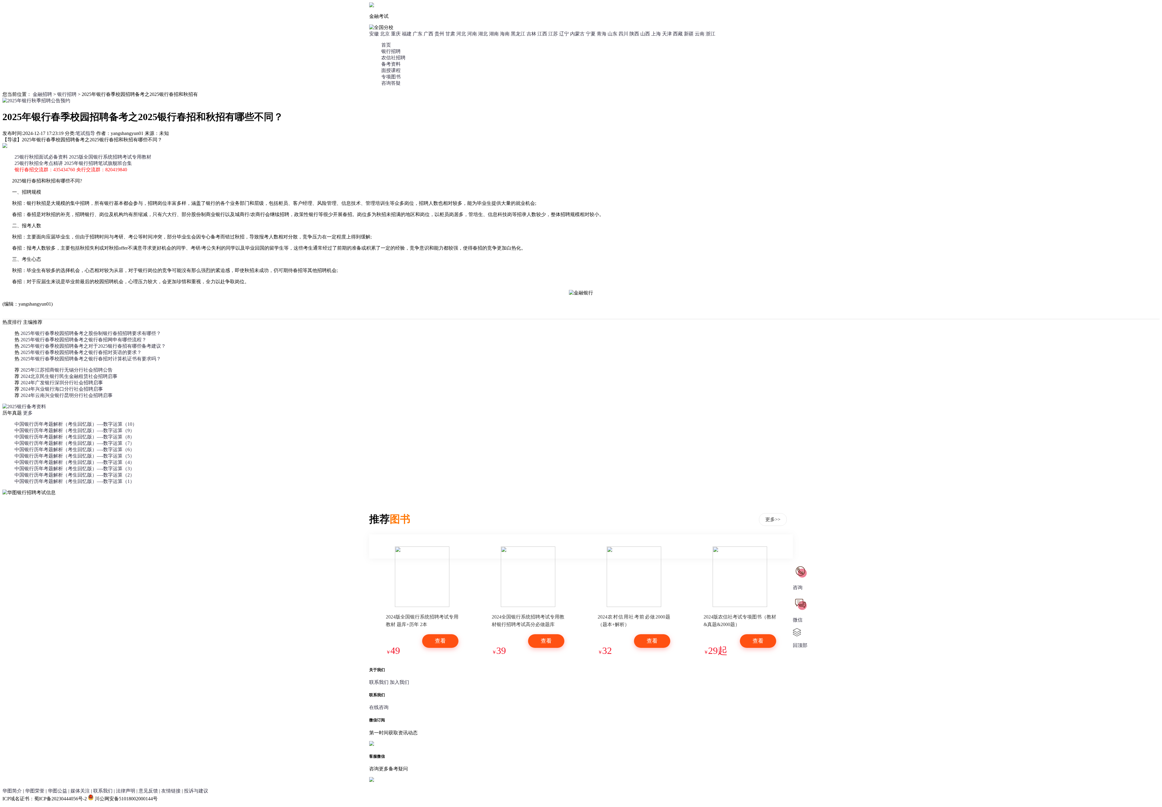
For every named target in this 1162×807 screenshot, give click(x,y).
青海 (601, 33)
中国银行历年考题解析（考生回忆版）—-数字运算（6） (75, 449)
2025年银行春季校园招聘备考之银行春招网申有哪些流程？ (83, 339)
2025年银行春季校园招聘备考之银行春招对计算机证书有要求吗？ (91, 358)
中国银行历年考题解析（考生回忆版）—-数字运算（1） (75, 481)
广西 (428, 33)
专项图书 (391, 76)
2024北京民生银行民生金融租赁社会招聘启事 (69, 376)
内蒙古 (577, 33)
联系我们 (379, 682)
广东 (417, 33)
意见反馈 (148, 790)
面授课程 (391, 70)
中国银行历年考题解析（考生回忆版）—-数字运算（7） (75, 443)
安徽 (374, 33)
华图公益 (57, 790)
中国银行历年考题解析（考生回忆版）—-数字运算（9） (75, 430)
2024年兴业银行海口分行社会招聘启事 (62, 389)
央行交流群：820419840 (101, 169)
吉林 (531, 33)
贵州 (439, 33)
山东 (612, 33)
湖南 (494, 33)
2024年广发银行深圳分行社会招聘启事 (62, 382)
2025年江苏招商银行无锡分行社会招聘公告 (67, 369)
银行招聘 (391, 51)
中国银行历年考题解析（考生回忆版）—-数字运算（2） (75, 474)
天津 (667, 33)
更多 (28, 412)
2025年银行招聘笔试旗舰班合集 (98, 163)
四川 (623, 33)
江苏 (553, 33)
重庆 (396, 33)
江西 (542, 33)
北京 (385, 33)
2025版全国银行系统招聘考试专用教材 (110, 156)
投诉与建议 (196, 790)
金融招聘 (42, 94)
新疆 (689, 33)
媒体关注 (80, 790)
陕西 (634, 33)
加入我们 (399, 682)
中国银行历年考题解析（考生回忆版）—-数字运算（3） (75, 468)
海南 (505, 33)
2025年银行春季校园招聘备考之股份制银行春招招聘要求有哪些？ (91, 333)
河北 (461, 33)
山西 (645, 33)
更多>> (772, 519)
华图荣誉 (34, 790)
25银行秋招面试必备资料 (41, 156)
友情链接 (171, 790)
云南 (699, 33)
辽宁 (564, 33)
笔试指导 (85, 133)
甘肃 (450, 33)
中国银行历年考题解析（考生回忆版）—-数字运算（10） (76, 424)
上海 (656, 33)
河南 (472, 33)
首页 (386, 45)
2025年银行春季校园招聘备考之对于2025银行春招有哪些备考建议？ (93, 346)
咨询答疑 (391, 83)
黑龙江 (518, 33)
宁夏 (591, 33)
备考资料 (391, 64)
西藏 (678, 33)
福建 (407, 33)
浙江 (710, 33)
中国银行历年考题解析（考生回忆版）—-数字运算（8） (75, 436)
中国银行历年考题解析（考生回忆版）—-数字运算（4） (75, 462)
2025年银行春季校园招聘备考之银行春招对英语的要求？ (81, 352)
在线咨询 (379, 707)
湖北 (483, 33)
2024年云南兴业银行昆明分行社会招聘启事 (67, 395)
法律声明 (125, 790)
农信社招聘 (393, 57)
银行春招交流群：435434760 (45, 169)
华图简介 (12, 790)
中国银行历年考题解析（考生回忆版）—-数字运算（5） (75, 455)
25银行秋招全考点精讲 (39, 163)
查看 (440, 641)
